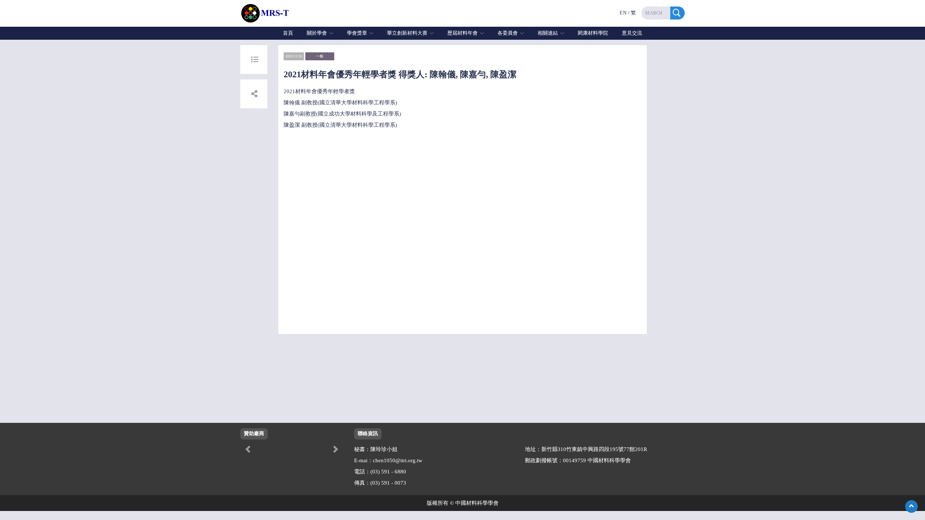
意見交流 (632, 33)
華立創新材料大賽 (407, 33)
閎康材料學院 (593, 33)
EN (623, 13)
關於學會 (317, 33)
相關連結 (548, 33)
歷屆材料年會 (462, 33)
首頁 (288, 33)
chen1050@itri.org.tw (397, 460)
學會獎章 (357, 33)
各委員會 (508, 33)
